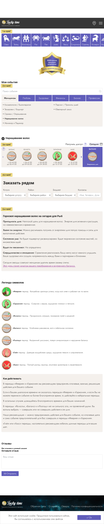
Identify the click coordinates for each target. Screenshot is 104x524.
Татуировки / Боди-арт (14, 109)
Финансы (60, 98)
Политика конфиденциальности (86, 506)
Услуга (6, 190)
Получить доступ (74, 144)
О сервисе (54, 506)
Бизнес (77, 98)
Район (31, 190)
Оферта (65, 506)
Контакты (82, 190)
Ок (90, 517)
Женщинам (10, 98)
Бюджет (57, 190)
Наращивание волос (14, 118)
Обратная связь (38, 506)
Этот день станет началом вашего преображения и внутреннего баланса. (39, 266)
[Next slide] (81, 157)
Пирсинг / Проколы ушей (66, 104)
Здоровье (43, 98)
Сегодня (94, 144)
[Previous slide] (3, 157)
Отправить (11, 473)
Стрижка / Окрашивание (15, 114)
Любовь (27, 98)
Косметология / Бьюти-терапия (18, 104)
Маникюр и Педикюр (14, 123)
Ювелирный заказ (63, 109)
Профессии (94, 98)
